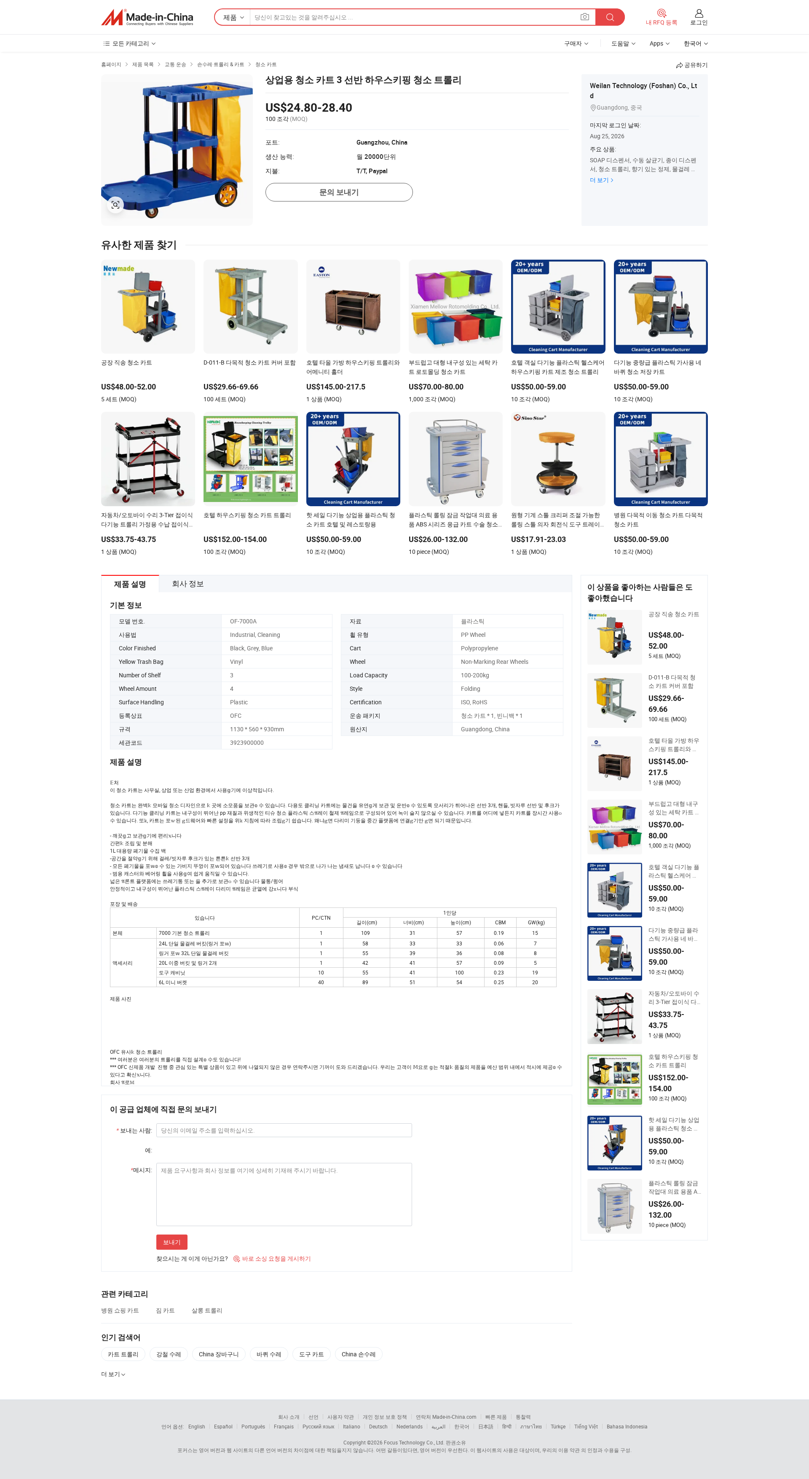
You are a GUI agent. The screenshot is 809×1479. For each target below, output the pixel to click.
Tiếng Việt (586, 1426)
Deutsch (378, 1426)
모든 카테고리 (131, 43)
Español (223, 1426)
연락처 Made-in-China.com (446, 1416)
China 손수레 (359, 1354)
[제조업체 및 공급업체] (147, 17)
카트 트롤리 (123, 1354)
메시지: (141, 1170)
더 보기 (599, 180)
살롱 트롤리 (207, 1310)
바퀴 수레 (269, 1354)
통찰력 (523, 1416)
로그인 (699, 22)
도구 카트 (311, 1354)
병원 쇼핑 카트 (120, 1310)
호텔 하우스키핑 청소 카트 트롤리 (673, 1060)
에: (148, 1150)
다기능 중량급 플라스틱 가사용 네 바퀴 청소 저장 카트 (673, 934)
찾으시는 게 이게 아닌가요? (192, 1258)
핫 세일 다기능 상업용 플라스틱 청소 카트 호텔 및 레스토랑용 (673, 1124)
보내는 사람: (134, 1130)
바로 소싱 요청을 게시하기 (272, 1258)
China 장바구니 (219, 1354)
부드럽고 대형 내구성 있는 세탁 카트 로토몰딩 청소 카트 (674, 808)
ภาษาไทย (531, 1426)
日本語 (485, 1426)
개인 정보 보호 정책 (385, 1416)
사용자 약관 (340, 1416)
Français (284, 1426)
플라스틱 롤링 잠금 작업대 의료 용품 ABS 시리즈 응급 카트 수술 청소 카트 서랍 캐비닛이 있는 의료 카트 (674, 1187)
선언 (313, 1416)
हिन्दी (507, 1426)
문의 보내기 (339, 192)
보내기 (172, 1242)
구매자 (573, 43)
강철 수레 (168, 1354)
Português (253, 1426)
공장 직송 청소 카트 (673, 614)
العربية (438, 1426)
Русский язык (318, 1426)
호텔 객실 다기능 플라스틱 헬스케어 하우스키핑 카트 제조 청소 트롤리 (673, 871)
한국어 (461, 1426)
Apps (656, 43)
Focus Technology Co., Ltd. (414, 1442)
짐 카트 (165, 1310)
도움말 (620, 43)
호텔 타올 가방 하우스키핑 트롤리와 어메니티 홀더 (673, 744)
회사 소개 (289, 1416)
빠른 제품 (496, 1416)
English (196, 1426)
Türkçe (558, 1426)
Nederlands (409, 1426)
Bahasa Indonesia (627, 1426)
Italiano (351, 1426)
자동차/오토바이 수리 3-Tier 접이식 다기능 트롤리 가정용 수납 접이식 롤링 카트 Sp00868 (673, 997)
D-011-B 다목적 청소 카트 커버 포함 (672, 681)
